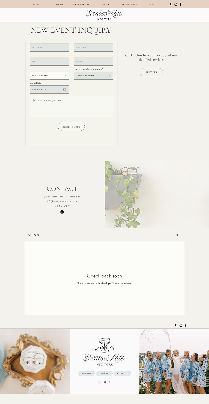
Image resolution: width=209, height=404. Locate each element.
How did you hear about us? (88, 69)
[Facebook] (180, 4)
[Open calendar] (64, 89)
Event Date (35, 83)
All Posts (33, 235)
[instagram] (175, 4)
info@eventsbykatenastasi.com (62, 201)
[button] (177, 235)
